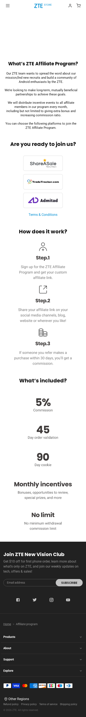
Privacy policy (29, 704)
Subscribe (69, 583)
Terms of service (48, 704)
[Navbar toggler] (7, 5)
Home (7, 624)
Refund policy (11, 704)
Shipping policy (68, 704)
